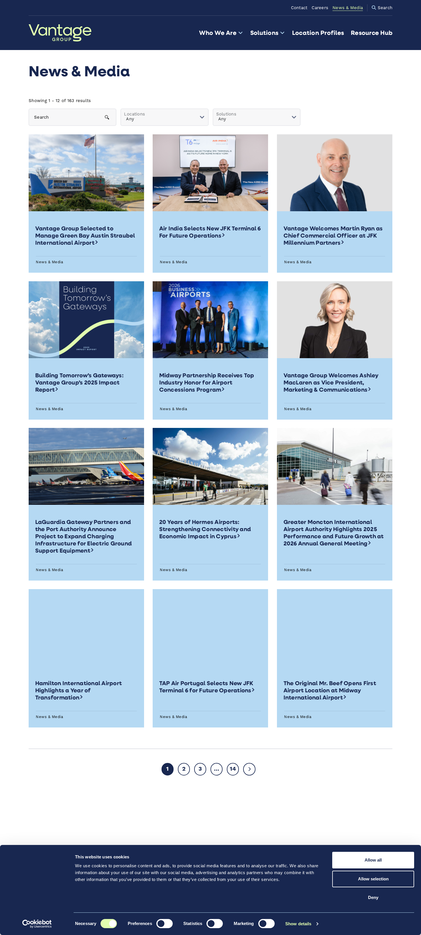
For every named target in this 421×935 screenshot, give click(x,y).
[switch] (164, 923)
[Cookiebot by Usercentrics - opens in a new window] (37, 924)
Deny (373, 897)
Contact (299, 8)
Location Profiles (318, 32)
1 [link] (167, 769)
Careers (320, 8)
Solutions (264, 32)
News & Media (348, 8)
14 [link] (233, 769)
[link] (249, 769)
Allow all (373, 860)
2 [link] (184, 769)
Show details (298, 923)
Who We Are (217, 32)
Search (384, 8)
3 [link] (200, 769)
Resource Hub (371, 32)
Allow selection (373, 878)
